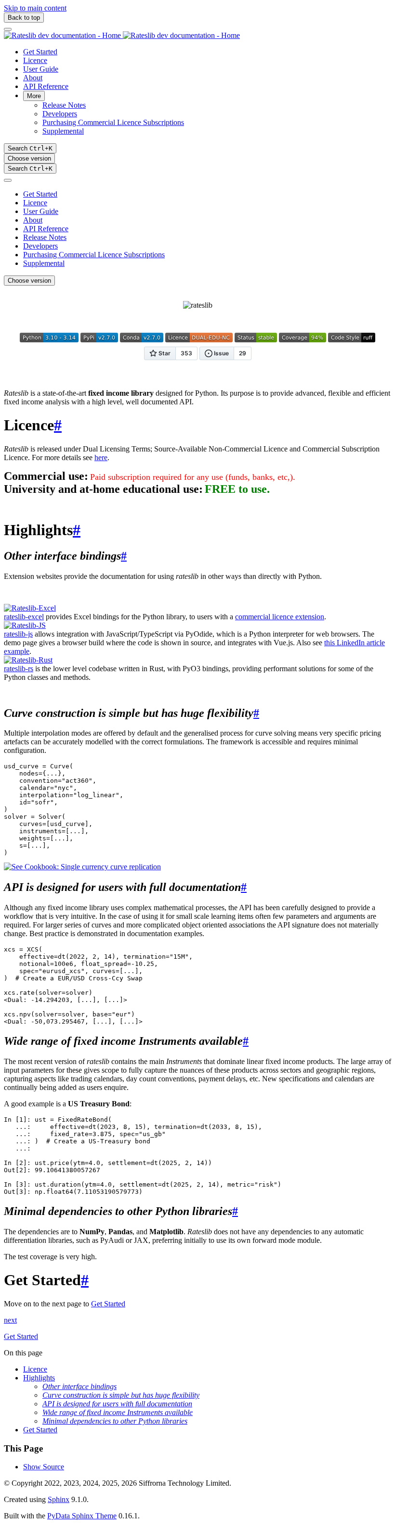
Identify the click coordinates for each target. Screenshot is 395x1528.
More (34, 96)
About (32, 78)
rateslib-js (18, 634)
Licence (35, 60)
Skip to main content (35, 8)
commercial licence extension (279, 617)
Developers (59, 114)
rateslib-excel (24, 617)
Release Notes (64, 105)
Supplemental (63, 131)
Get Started (40, 52)
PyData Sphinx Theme (82, 1516)
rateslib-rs (18, 668)
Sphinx (58, 1499)
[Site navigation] (8, 29)
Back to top (24, 17)
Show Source (43, 1467)
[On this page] (8, 180)
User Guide (40, 69)
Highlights (39, 1378)
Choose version (29, 158)
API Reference (45, 86)
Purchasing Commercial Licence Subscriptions (113, 122)
